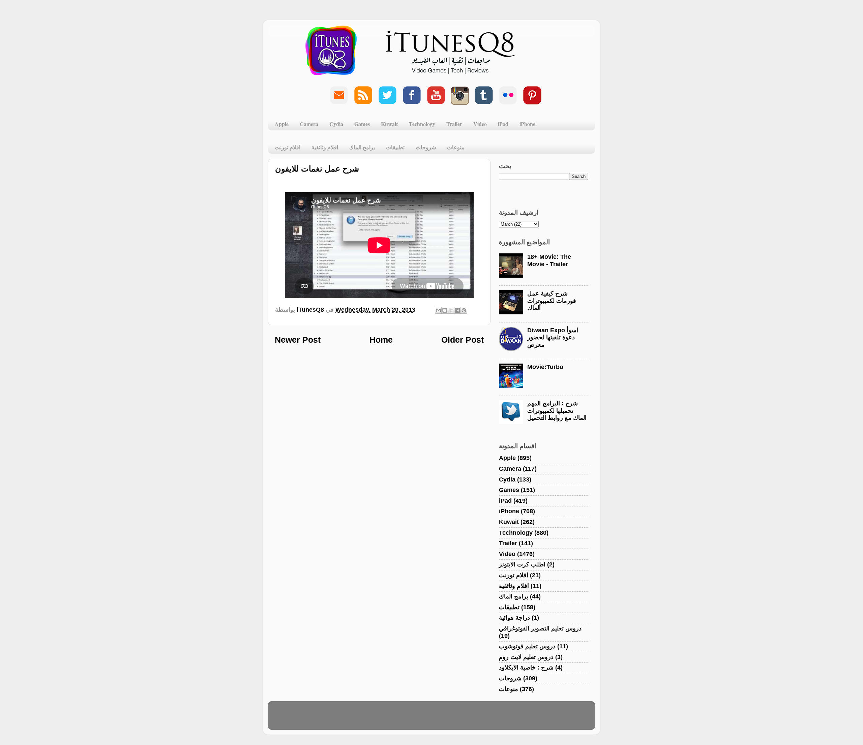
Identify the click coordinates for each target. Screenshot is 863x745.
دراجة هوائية (514, 617)
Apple (282, 124)
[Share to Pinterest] (463, 310)
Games (362, 124)
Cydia (336, 124)
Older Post (462, 339)
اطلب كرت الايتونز (522, 564)
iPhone (527, 124)
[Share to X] (451, 310)
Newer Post (298, 339)
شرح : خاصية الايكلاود (526, 667)
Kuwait (389, 124)
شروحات (426, 147)
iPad (503, 124)
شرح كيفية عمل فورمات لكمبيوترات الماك (551, 300)
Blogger (464, 718)
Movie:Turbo (545, 367)
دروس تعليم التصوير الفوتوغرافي (540, 628)
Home (381, 339)
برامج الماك (362, 147)
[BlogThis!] (444, 310)
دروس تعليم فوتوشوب (527, 646)
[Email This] (438, 310)
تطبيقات (395, 147)
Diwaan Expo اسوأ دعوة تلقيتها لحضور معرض (552, 337)
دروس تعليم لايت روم (526, 657)
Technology (422, 124)
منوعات (456, 147)
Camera (309, 124)
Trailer (454, 124)
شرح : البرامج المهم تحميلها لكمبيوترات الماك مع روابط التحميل (557, 410)
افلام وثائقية (324, 147)
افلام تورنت (287, 147)
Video (480, 124)
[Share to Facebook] (457, 310)
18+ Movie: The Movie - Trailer (549, 260)
